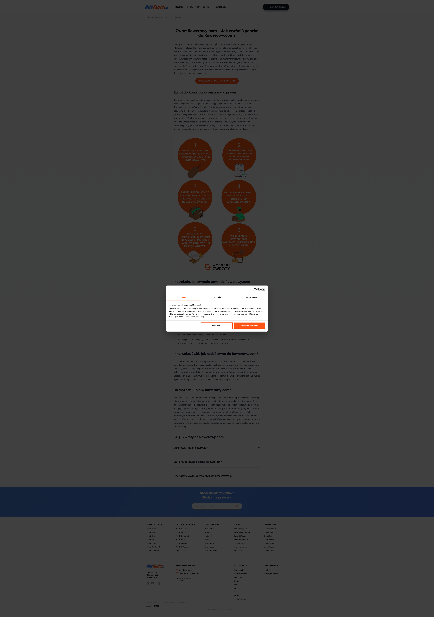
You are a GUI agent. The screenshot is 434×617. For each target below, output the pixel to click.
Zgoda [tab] (183, 297)
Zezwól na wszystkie (249, 326)
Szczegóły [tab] (217, 297)
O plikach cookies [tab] (251, 297)
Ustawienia (215, 326)
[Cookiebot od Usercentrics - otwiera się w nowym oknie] (255, 289)
